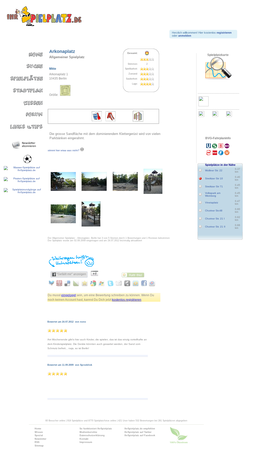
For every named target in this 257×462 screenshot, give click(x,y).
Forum (22, 112)
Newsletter (40, 439)
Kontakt (84, 439)
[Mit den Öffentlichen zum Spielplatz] (217, 150)
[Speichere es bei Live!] (101, 283)
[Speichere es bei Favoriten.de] (85, 283)
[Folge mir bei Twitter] (110, 283)
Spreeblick (86, 365)
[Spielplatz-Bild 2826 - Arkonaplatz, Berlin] (63, 222)
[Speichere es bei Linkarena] (77, 283)
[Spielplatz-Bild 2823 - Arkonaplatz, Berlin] (94, 189)
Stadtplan (22, 89)
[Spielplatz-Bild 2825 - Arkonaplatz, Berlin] (153, 192)
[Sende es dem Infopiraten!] (126, 283)
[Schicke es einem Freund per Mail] (118, 283)
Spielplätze (22, 77)
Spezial (39, 435)
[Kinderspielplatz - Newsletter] (24, 145)
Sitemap (39, 445)
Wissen (22, 100)
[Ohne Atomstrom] (189, 436)
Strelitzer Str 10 (214, 178)
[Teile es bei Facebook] (143, 283)
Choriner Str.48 (213, 210)
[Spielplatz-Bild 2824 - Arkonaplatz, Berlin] (125, 189)
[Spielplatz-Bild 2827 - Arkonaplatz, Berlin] (91, 225)
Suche (22, 65)
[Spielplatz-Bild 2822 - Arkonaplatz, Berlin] (63, 189)
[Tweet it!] (52, 283)
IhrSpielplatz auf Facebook (139, 435)
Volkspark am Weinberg (212, 194)
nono (83, 322)
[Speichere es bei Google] (93, 283)
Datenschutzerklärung (92, 435)
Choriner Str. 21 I (215, 218)
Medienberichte (88, 432)
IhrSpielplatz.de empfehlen (139, 428)
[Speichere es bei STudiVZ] (151, 283)
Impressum (86, 442)
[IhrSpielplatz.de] (44, 16)
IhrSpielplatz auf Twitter (138, 432)
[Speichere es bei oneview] (135, 283)
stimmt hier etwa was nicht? (64, 150)
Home (22, 53)
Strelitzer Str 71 (214, 186)
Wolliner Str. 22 (213, 170)
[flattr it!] (134, 274)
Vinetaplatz (211, 202)
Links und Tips (22, 124)
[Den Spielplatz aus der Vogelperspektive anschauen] (217, 68)
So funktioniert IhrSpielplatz (96, 428)
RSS (37, 442)
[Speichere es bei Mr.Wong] (60, 283)
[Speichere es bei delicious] (68, 283)
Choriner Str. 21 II (215, 226)
